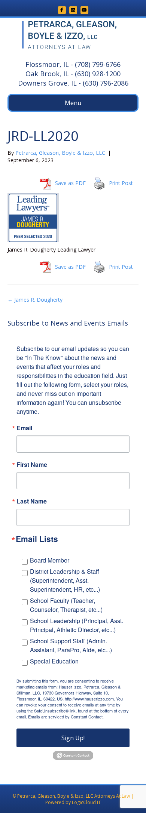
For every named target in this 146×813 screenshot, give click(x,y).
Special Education (54, 661)
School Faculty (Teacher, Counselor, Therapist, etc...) (66, 605)
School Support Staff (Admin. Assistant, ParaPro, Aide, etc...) (71, 645)
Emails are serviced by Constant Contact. (66, 717)
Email (24, 428)
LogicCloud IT (86, 802)
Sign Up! (73, 738)
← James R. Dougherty (35, 299)
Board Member (49, 560)
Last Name (31, 501)
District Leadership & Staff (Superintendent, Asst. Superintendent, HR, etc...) (65, 580)
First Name (31, 465)
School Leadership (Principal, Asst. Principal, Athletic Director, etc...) (76, 625)
